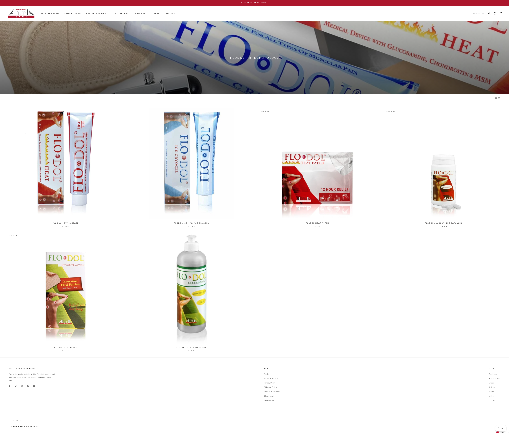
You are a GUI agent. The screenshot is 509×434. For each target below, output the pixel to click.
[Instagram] (22, 386)
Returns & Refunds (272, 391)
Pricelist (492, 391)
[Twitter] (16, 386)
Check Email (269, 396)
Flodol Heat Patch (317, 223)
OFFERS (155, 13)
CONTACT (170, 13)
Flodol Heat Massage (65, 223)
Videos (491, 396)
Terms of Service (271, 378)
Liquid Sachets (120, 13)
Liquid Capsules (96, 13)
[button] (502, 432)
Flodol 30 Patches (65, 348)
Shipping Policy (270, 387)
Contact (492, 400)
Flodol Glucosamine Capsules (443, 223)
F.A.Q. (266, 374)
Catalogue (493, 374)
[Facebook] (9, 386)
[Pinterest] (28, 386)
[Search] (495, 13)
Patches (140, 13)
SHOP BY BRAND (50, 13)
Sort (498, 98)
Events (491, 383)
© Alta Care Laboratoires (25, 426)
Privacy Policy (269, 383)
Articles (492, 387)
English (477, 14)
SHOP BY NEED (72, 13)
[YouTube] (34, 386)
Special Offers (494, 378)
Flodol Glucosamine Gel (191, 348)
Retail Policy (269, 400)
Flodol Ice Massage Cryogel (191, 223)
